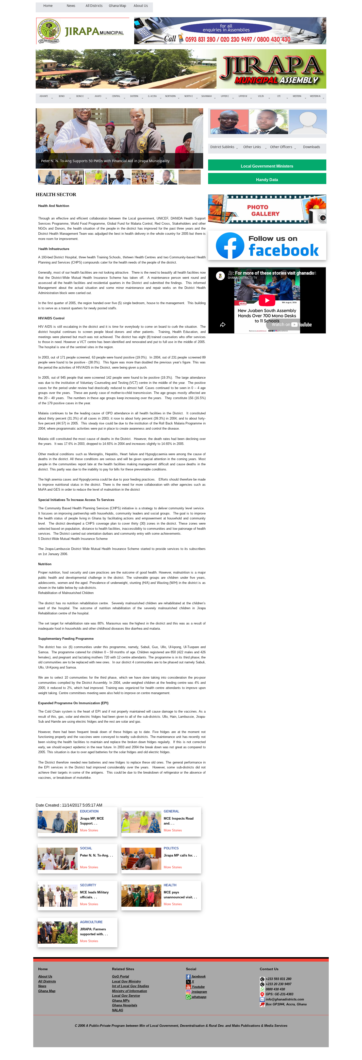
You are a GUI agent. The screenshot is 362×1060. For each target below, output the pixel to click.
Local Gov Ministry (126, 981)
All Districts (47, 981)
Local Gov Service (126, 996)
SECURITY (88, 885)
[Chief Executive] (228, 122)
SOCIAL (86, 848)
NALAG (117, 1010)
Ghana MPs (121, 1000)
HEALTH (170, 885)
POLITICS (171, 848)
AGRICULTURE (91, 922)
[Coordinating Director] (306, 122)
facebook (198, 976)
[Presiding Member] (267, 122)
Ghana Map (46, 991)
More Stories (89, 830)
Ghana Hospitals (124, 1005)
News (42, 986)
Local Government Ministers (267, 166)
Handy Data (267, 180)
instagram (199, 992)
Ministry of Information (129, 991)
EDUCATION (89, 811)
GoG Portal (120, 976)
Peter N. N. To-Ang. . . (96, 855)
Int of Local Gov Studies (130, 986)
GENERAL (171, 811)
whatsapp (198, 997)
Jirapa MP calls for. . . (180, 855)
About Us (45, 976)
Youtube (198, 987)
